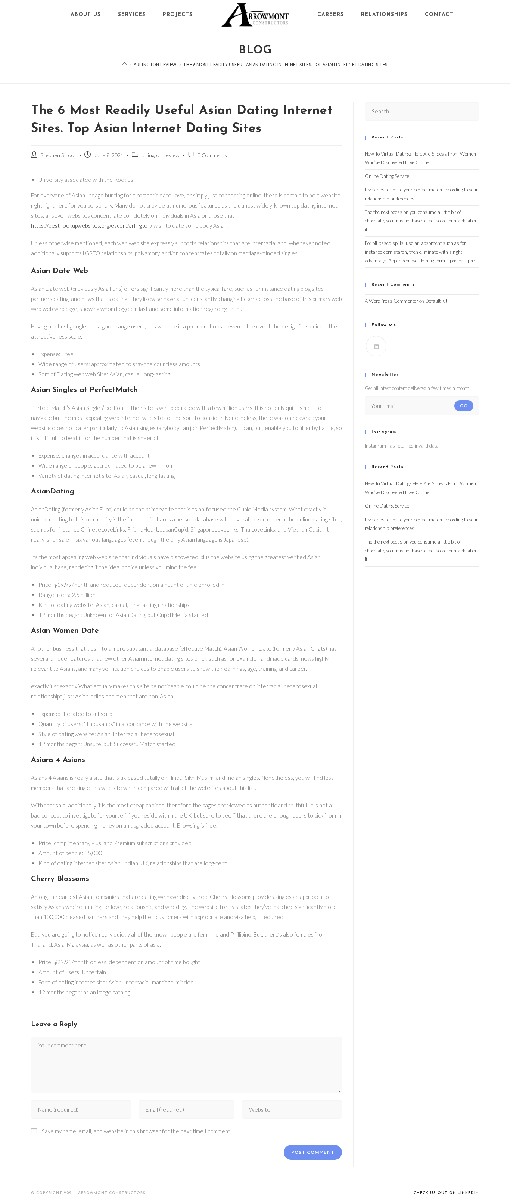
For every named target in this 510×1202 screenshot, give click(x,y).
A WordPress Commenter (391, 301)
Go (464, 405)
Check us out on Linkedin (446, 1193)
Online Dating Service (387, 176)
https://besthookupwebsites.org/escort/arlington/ (91, 225)
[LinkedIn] (376, 346)
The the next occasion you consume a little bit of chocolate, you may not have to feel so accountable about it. (422, 221)
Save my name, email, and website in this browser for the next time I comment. (136, 1131)
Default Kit (436, 301)
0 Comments (212, 155)
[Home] (124, 64)
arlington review (161, 155)
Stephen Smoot (58, 155)
